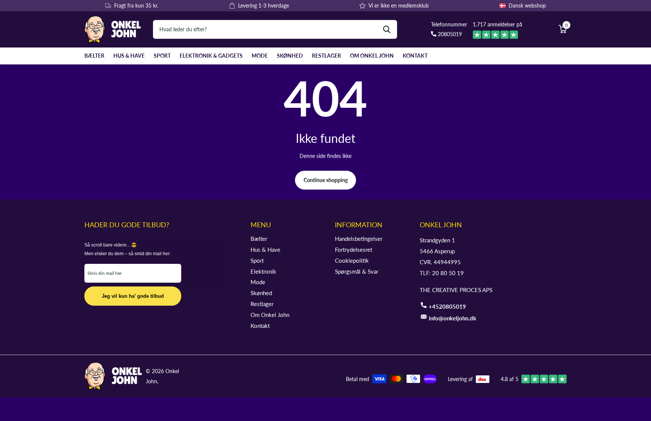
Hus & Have (129, 55)
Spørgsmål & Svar (356, 271)
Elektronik (263, 271)
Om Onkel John (372, 55)
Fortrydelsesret (353, 249)
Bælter (94, 55)
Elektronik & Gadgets (211, 55)
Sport (162, 55)
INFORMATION (358, 224)
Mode (260, 55)
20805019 (449, 34)
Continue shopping (326, 180)
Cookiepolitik (352, 260)
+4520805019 (447, 306)
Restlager (326, 55)
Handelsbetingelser (358, 238)
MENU (261, 224)
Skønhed (290, 55)
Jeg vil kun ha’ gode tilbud (133, 296)
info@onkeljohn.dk (452, 318)
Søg (386, 29)
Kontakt (415, 55)
